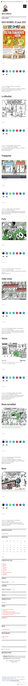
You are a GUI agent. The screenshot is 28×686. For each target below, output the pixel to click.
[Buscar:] (14, 595)
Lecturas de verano (7, 572)
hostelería (22, 88)
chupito (20, 522)
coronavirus (12, 271)
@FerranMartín (6, 13)
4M (7, 211)
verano (19, 90)
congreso (4, 523)
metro (20, 396)
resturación (21, 332)
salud (6, 462)
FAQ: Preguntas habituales (9, 611)
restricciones (11, 397)
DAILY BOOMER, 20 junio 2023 (14, 22)
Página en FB (4, 618)
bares (9, 88)
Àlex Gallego (5, 636)
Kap (3, 637)
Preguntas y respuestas (8, 614)
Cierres (4, 338)
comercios (11, 395)
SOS (4, 571)
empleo (18, 88)
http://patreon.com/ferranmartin (13, 427)
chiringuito (14, 459)
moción (14, 523)
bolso (12, 522)
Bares (4, 468)
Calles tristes (7, 278)
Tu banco (5, 567)
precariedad (9, 90)
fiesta (21, 271)
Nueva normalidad (9, 404)
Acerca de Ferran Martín (8, 609)
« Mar (3, 557)
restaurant (15, 90)
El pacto (4, 568)
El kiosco (5, 574)
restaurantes (15, 332)
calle (12, 330)
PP (18, 212)
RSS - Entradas (6, 649)
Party (4, 219)
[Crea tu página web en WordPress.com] (14, 1)
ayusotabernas (14, 211)
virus (12, 462)
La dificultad (6, 96)
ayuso (9, 211)
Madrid (15, 212)
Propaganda (6, 155)
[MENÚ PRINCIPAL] (24, 6)
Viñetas (15, 146)
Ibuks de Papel (11, 363)
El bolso (4, 565)
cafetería (13, 148)
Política (12, 146)
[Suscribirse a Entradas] (2, 649)
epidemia (17, 271)
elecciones (4, 212)
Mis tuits (4, 602)
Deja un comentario (6, 91)
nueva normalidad (20, 460)
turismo (3, 272)
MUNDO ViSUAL (6, 629)
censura (16, 522)
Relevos (4, 563)
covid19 (21, 330)
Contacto (5, 610)
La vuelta (5, 570)
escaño (10, 523)
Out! (4, 566)
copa (7, 523)
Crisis (8, 87)
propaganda (22, 212)
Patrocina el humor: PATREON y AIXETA (11, 613)
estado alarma (5, 396)
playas (3, 462)
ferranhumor (18, 86)
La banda (5, 573)
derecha (23, 211)
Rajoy (19, 523)
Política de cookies (15, 680)
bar (7, 88)
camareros (13, 88)
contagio (19, 459)
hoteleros (4, 90)
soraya (22, 523)
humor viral (16, 396)
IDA (13, 212)
